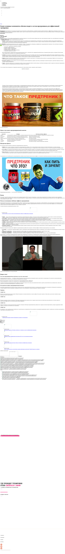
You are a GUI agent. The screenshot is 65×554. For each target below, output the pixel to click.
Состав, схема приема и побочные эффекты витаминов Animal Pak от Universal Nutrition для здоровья (16, 365)
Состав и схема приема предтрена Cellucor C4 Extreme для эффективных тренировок (18, 342)
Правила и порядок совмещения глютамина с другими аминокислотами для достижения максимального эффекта (18, 362)
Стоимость (4, 2)
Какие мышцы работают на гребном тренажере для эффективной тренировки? (15, 372)
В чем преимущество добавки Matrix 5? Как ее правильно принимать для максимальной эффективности (19, 375)
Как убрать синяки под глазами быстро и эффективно (11, 377)
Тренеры (4, 4)
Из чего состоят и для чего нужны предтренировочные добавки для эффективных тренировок (17, 213)
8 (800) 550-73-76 (5, 39)
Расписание (4, 3)
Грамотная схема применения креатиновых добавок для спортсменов (11, 358)
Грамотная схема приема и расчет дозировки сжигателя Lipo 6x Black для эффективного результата (16, 367)
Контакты (4, 5)
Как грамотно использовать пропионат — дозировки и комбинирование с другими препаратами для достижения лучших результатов (24, 379)
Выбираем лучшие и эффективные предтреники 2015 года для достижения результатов (18, 336)
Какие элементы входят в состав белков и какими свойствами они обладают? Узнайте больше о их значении (21, 349)
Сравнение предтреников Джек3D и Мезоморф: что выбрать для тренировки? (15, 317)
